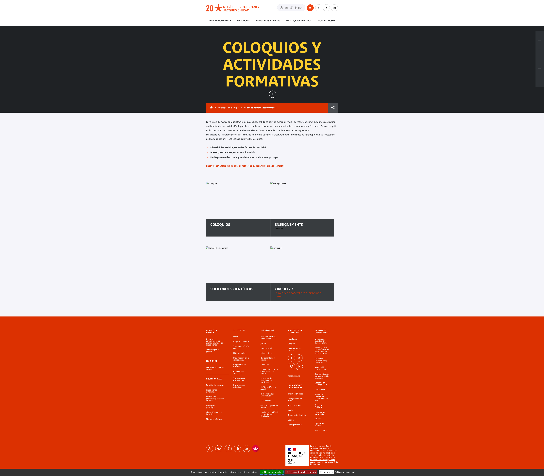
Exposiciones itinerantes (211, 391)
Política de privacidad (344, 472)
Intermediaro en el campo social (241, 359)
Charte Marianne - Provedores (214, 413)
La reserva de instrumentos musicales (266, 380)
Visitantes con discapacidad (291, 7)
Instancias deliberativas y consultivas (321, 360)
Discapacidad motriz (209, 448)
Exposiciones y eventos (268, 21)
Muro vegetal (266, 348)
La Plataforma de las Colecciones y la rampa (269, 372)
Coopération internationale (321, 384)
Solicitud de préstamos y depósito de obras (215, 399)
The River (265, 365)
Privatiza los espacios (215, 385)
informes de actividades (320, 413)
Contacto (291, 344)
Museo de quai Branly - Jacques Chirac (233, 8)
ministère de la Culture (320, 457)
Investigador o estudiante (239, 386)
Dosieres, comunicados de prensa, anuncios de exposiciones (214, 342)
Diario (540, 54)
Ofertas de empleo (319, 425)
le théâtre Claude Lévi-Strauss (268, 395)
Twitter (326, 7)
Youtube (299, 366)
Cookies (291, 420)
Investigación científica (298, 21)
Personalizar (326, 472)
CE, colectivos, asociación (239, 373)
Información (540, 45)
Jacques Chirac (321, 430)
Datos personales (295, 425)
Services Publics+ (318, 406)
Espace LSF (246, 448)
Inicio (210, 108)
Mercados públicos (214, 419)
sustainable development (320, 368)
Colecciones (243, 21)
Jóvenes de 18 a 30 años (241, 347)
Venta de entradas (540, 35)
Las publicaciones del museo (215, 368)
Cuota (333, 108)
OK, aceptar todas (273, 472)
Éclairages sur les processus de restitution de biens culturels (322, 351)
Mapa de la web (294, 406)
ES (310, 8)
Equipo (318, 419)
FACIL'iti (255, 448)
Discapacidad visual (218, 448)
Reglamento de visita (297, 415)
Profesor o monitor (241, 342)
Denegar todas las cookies (302, 472)
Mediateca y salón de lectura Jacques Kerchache (270, 414)
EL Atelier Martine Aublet (268, 388)
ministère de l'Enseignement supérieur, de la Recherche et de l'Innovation (324, 462)
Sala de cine (266, 401)
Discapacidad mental (237, 448)
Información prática (220, 21)
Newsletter (292, 339)
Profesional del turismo (239, 366)
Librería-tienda (267, 353)
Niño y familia (239, 353)
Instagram (334, 7)
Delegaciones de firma (295, 400)
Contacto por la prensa (212, 351)
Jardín (263, 344)
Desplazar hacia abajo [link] (272, 94)
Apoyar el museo (326, 21)
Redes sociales (294, 376)
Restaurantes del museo (268, 359)
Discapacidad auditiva (228, 448)
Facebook (318, 7)
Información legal (295, 394)
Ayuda (290, 410)
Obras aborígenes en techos (269, 406)
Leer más (219, 233)
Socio (235, 337)
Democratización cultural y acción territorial (322, 376)
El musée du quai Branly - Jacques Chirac (321, 341)
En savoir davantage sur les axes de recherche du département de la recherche (245, 165)
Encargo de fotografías (210, 406)
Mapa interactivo (540, 73)
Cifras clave (320, 390)
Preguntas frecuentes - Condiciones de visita (321, 397)
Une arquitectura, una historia (268, 338)
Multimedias (540, 64)
